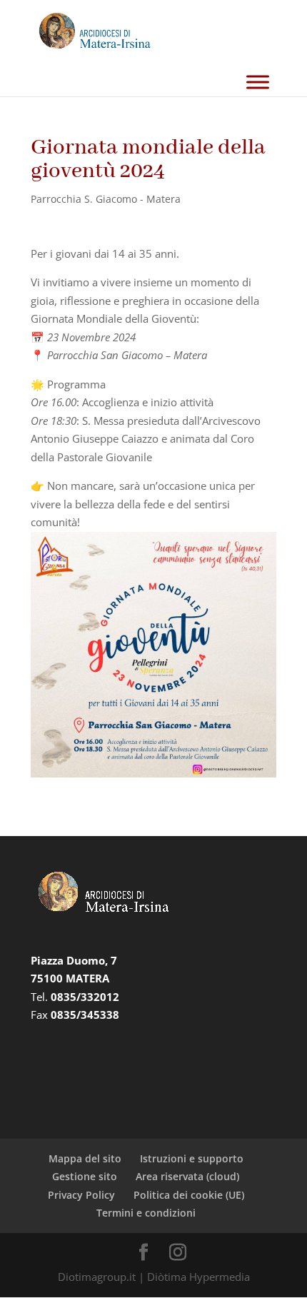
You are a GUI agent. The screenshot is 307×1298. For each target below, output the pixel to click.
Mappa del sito (85, 1158)
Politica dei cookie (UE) (189, 1195)
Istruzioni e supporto (191, 1158)
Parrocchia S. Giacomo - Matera (106, 199)
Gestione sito (84, 1176)
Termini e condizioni (146, 1212)
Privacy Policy (81, 1195)
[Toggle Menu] (257, 82)
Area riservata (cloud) (187, 1176)
